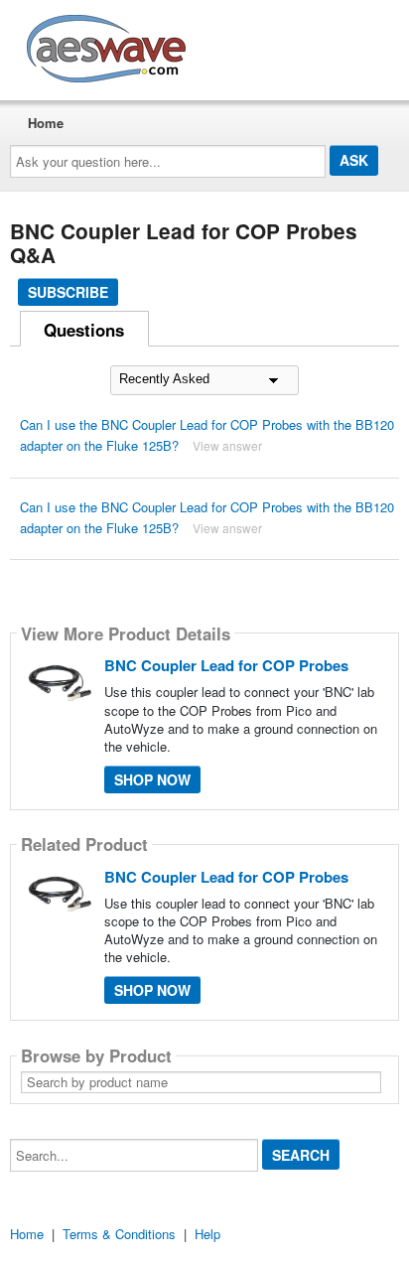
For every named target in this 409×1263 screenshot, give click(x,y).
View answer (227, 445)
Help (207, 1233)
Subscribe (68, 292)
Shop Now (152, 779)
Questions (84, 330)
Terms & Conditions (119, 1233)
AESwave (252, 45)
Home (46, 122)
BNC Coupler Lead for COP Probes (226, 665)
